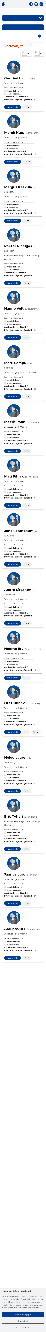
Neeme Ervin (15, 649)
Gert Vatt (12, 78)
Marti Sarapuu (16, 363)
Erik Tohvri (13, 816)
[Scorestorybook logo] (3, 4)
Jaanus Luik (14, 874)
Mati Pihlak (14, 476)
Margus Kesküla (18, 187)
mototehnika (12, 107)
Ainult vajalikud (23, 1327)
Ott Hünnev (14, 703)
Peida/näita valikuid (40, 18)
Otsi (39, 36)
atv (26, 732)
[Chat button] (31, 4)
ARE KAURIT (14, 929)
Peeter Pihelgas (18, 246)
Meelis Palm (14, 422)
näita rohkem (26, 107)
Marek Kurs (14, 133)
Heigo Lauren (16, 757)
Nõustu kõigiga (23, 1314)
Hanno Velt (14, 308)
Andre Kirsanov (17, 590)
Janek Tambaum (19, 531)
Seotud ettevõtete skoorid (13, 88)
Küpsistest (23, 1321)
